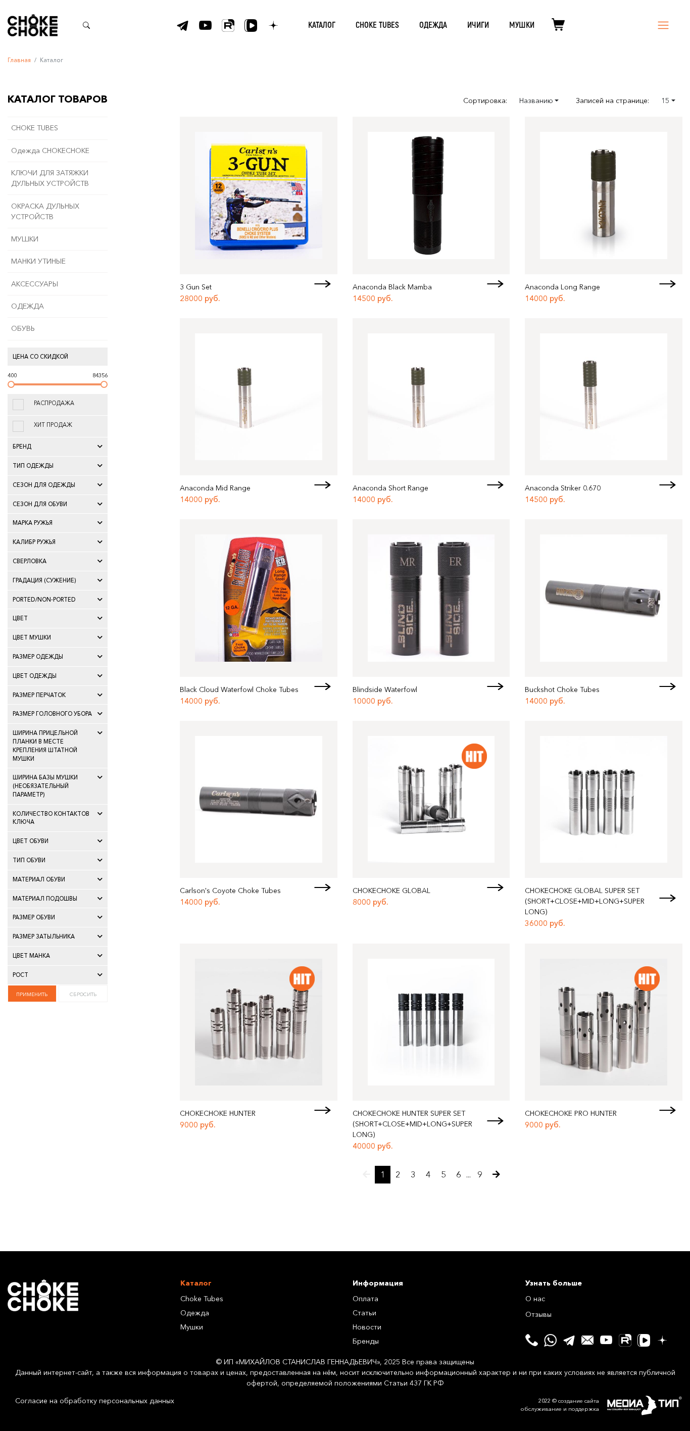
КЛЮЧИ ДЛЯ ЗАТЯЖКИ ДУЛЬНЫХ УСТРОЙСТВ (50, 178)
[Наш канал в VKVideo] (250, 25)
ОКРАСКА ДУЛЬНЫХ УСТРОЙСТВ (45, 211)
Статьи (364, 1312)
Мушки (191, 1326)
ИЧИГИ (478, 25)
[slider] (11, 384)
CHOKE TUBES (377, 25)
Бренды (366, 1341)
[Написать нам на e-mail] (587, 1340)
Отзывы (538, 1314)
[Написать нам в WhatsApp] (550, 1340)
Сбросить (83, 994)
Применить (31, 994)
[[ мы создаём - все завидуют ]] (644, 1406)
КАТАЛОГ (321, 25)
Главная (19, 60)
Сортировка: (485, 100)
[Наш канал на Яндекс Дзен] (273, 25)
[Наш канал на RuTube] (228, 25)
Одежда (194, 1312)
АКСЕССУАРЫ (34, 283)
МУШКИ (521, 25)
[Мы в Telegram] (182, 25)
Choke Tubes (201, 1298)
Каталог (196, 1283)
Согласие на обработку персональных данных (94, 1400)
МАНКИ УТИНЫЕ (38, 261)
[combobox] (539, 101)
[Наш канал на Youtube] (205, 25)
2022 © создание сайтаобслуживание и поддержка (560, 1405)
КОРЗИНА (555, 25)
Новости (367, 1326)
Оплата (365, 1298)
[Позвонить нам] (531, 1340)
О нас (535, 1298)
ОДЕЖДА (433, 25)
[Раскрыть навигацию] (663, 25)
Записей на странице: (612, 100)
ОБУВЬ (23, 328)
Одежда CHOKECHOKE (50, 150)
